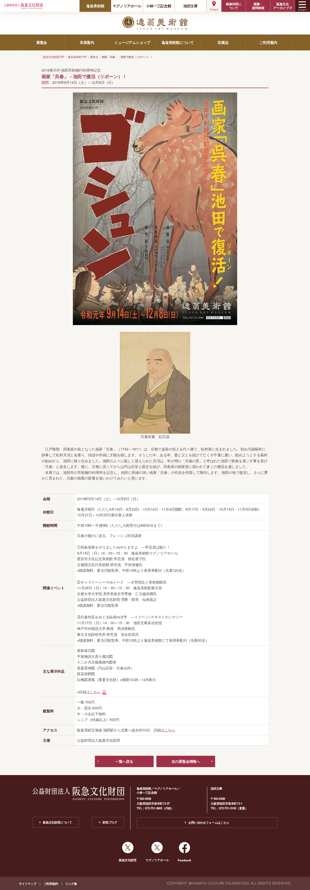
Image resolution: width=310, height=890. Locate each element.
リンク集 (71, 883)
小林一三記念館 (158, 5)
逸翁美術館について (178, 42)
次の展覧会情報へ (186, 761)
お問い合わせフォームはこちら (208, 822)
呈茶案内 (87, 42)
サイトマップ (27, 883)
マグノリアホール (127, 5)
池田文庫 (190, 5)
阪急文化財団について (57, 822)
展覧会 (41, 42)
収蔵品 (223, 42)
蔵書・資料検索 (258, 6)
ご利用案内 (268, 42)
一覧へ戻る (124, 761)
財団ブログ (110, 822)
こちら (95, 691)
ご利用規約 (51, 883)
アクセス (213, 9)
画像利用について (233, 6)
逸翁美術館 (95, 5)
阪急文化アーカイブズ (282, 6)
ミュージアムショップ (132, 42)
